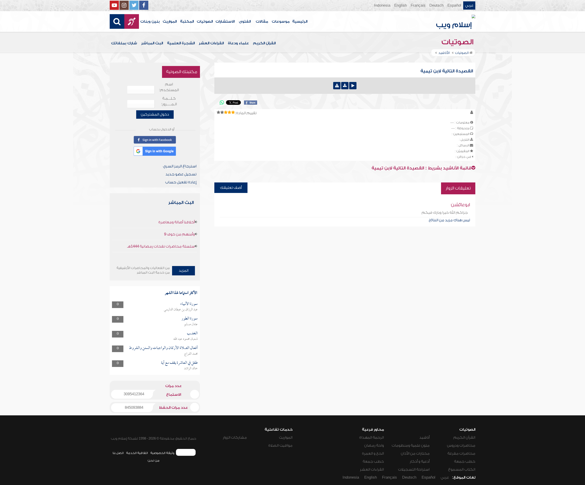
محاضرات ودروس (461, 445)
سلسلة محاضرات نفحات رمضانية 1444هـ (161, 246)
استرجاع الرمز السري (180, 166)
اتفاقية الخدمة (137, 453)
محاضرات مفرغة (461, 453)
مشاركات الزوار (235, 437)
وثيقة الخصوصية (162, 453)
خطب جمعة (464, 461)
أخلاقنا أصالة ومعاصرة (176, 222)
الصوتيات (205, 21)
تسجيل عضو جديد (181, 174)
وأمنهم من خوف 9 (179, 234)
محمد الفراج (191, 354)
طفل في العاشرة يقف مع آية (179, 362)
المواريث (170, 21)
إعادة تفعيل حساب (181, 182)
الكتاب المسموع (461, 469)
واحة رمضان (374, 445)
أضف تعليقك (231, 188)
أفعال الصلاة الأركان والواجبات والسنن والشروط (163, 348)
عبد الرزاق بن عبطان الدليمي (181, 309)
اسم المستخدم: (169, 87)
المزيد (184, 271)
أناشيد (424, 437)
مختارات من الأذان (415, 453)
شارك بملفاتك (124, 43)
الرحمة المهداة (371, 437)
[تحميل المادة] (344, 85)
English (400, 5)
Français (418, 5)
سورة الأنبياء (189, 304)
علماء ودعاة (238, 43)
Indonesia (382, 5)
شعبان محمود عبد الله (185, 339)
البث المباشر (152, 43)
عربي (469, 5)
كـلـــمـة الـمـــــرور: (169, 101)
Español (454, 5)
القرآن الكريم (264, 43)
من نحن (154, 460)
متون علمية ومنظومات (411, 445)
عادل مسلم (191, 324)
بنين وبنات (150, 21)
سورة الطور (189, 318)
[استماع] (352, 85)
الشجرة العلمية (181, 43)
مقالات (262, 21)
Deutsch (436, 5)
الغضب (192, 333)
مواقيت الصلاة (280, 445)
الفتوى (245, 21)
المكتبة (187, 21)
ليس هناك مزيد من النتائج (449, 220)
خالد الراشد (191, 368)
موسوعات (281, 21)
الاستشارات (225, 21)
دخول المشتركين (155, 114)
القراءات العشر (211, 43)
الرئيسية (299, 21)
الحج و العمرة (373, 453)
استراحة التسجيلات (414, 469)
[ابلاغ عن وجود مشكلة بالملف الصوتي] (336, 85)
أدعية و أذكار (420, 461)
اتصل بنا (118, 453)
